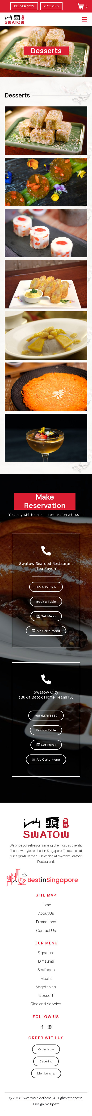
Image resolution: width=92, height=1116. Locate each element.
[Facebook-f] (42, 1027)
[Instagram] (50, 1027)
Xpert (54, 1104)
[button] (24, 6)
